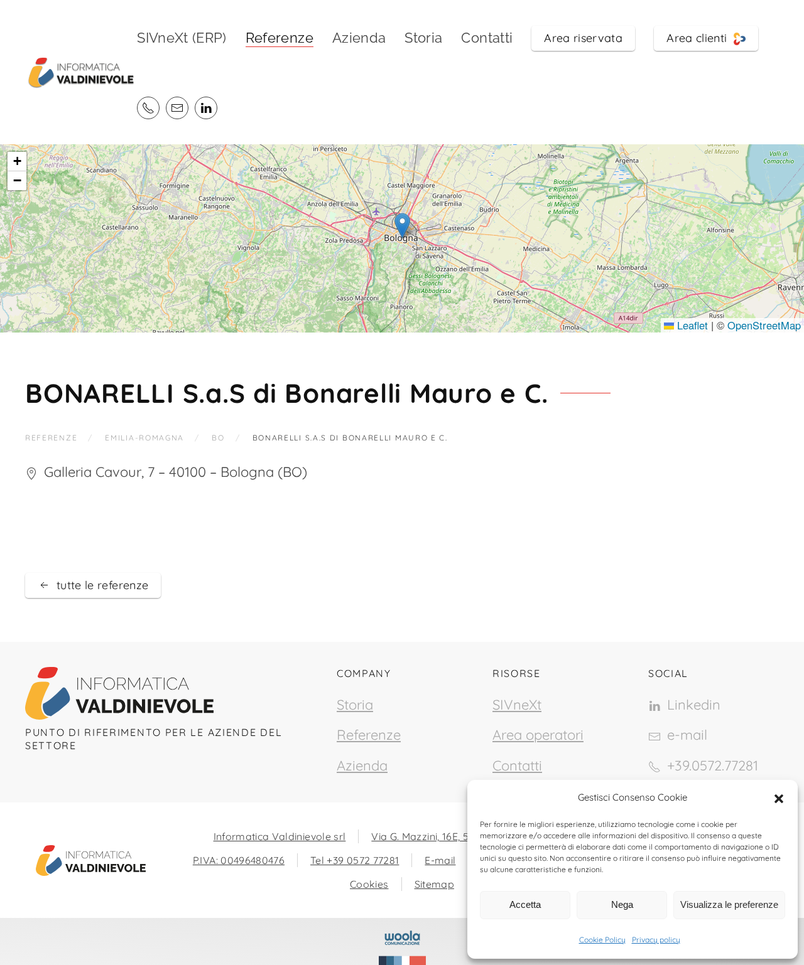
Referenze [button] (279, 37)
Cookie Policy (602, 939)
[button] (779, 797)
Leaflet (691, 325)
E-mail (440, 860)
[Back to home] (81, 72)
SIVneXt (516, 704)
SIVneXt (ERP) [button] (182, 37)
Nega (622, 904)
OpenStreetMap (764, 325)
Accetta (525, 904)
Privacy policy (656, 939)
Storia (423, 37)
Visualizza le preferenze (729, 904)
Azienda (359, 37)
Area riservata (583, 38)
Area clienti (700, 38)
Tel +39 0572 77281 (354, 860)
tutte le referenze (102, 585)
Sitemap (434, 884)
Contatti (487, 37)
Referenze (369, 735)
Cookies (369, 884)
